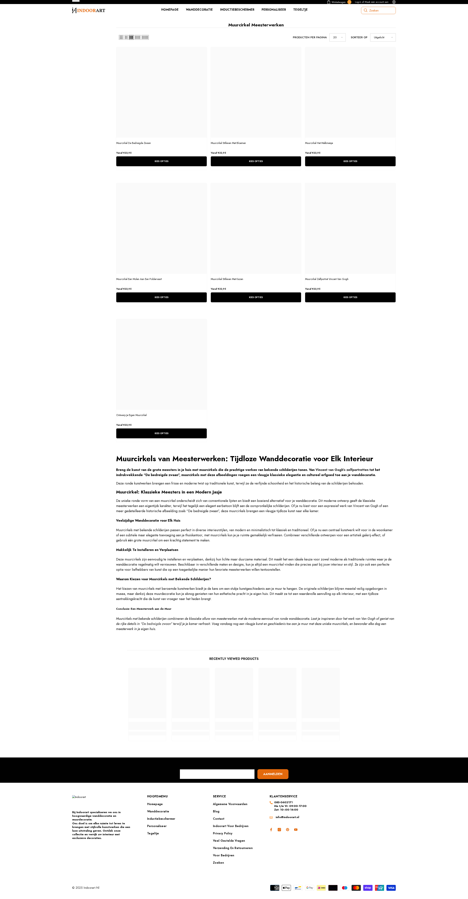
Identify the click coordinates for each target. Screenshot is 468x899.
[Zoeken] (378, 10)
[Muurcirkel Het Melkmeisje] (350, 92)
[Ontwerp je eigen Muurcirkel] (161, 364)
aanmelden (272, 774)
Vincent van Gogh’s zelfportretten (342, 469)
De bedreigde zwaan (156, 623)
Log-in (358, 2)
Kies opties (161, 161)
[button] (121, 37)
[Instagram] (279, 829)
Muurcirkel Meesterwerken (153, 644)
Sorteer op (359, 37)
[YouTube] (296, 829)
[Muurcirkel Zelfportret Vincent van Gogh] (350, 228)
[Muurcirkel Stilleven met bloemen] (256, 92)
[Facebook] (270, 829)
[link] (147, 726)
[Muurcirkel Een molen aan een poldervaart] (161, 228)
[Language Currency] (394, 2)
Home (130, 644)
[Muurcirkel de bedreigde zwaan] (161, 92)
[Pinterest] (287, 829)
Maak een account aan (376, 2)
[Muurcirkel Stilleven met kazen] (256, 228)
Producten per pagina (310, 37)
